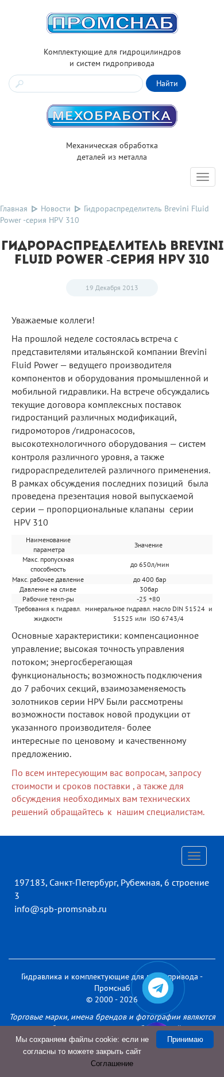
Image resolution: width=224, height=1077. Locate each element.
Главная (14, 208)
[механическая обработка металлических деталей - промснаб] (112, 115)
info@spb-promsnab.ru (60, 908)
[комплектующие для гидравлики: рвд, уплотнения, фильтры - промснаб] (112, 22)
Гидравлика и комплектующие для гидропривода (109, 976)
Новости (56, 208)
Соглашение (112, 1063)
